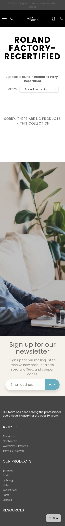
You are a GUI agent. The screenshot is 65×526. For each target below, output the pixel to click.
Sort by (12, 89)
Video (6, 485)
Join (52, 384)
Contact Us (10, 441)
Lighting (8, 480)
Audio (6, 475)
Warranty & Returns (15, 446)
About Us (9, 436)
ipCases (8, 470)
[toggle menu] (4, 18)
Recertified (10, 490)
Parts (6, 495)
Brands (7, 500)
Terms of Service (14, 451)
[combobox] (39, 89)
